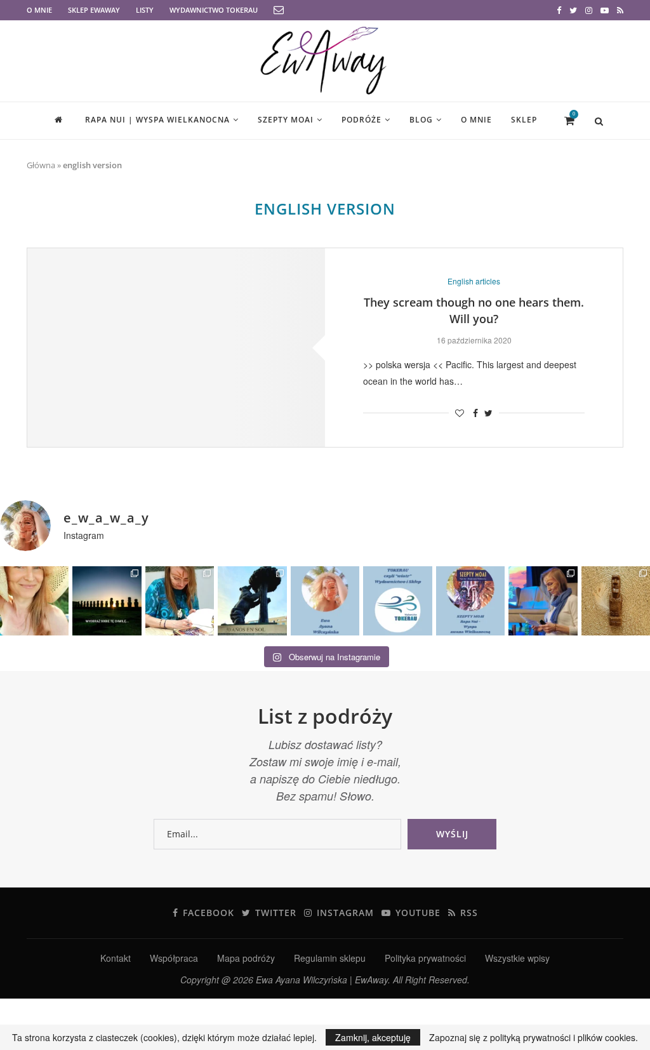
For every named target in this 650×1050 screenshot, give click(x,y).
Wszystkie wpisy (517, 958)
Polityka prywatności (425, 958)
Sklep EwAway (94, 10)
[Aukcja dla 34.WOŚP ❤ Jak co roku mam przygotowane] (615, 600)
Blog (421, 119)
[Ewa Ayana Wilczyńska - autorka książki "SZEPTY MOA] (325, 600)
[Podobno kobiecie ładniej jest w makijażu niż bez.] (34, 600)
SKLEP (524, 119)
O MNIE (39, 10)
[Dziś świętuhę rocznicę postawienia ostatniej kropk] (106, 600)
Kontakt (115, 958)
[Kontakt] (279, 10)
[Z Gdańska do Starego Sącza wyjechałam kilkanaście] (542, 600)
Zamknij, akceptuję (373, 1037)
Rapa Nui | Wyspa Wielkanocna (157, 119)
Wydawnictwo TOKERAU (213, 10)
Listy (145, 10)
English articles (474, 281)
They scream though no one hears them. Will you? (474, 310)
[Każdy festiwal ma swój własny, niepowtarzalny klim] (179, 600)
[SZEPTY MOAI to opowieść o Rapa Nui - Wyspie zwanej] (470, 600)
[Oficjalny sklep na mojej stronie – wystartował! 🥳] (397, 600)
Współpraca (174, 958)
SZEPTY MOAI (286, 119)
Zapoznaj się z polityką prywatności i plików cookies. (533, 1037)
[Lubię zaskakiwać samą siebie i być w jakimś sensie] (252, 600)
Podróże (361, 119)
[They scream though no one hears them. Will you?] (176, 347)
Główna (41, 165)
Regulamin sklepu (330, 958)
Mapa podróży (246, 958)
